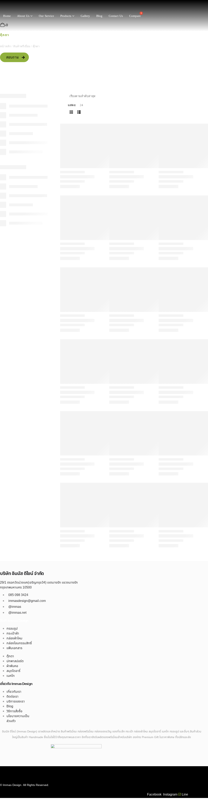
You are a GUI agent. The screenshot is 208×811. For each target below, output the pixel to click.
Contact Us (116, 16)
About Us (23, 16)
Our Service (46, 16)
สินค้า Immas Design (14, 620)
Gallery (85, 16)
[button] (71, 112)
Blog (99, 16)
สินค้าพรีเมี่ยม (21, 46)
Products (65, 16)
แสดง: (72, 105)
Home (7, 16)
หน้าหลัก (5, 46)
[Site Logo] (16, 6)
